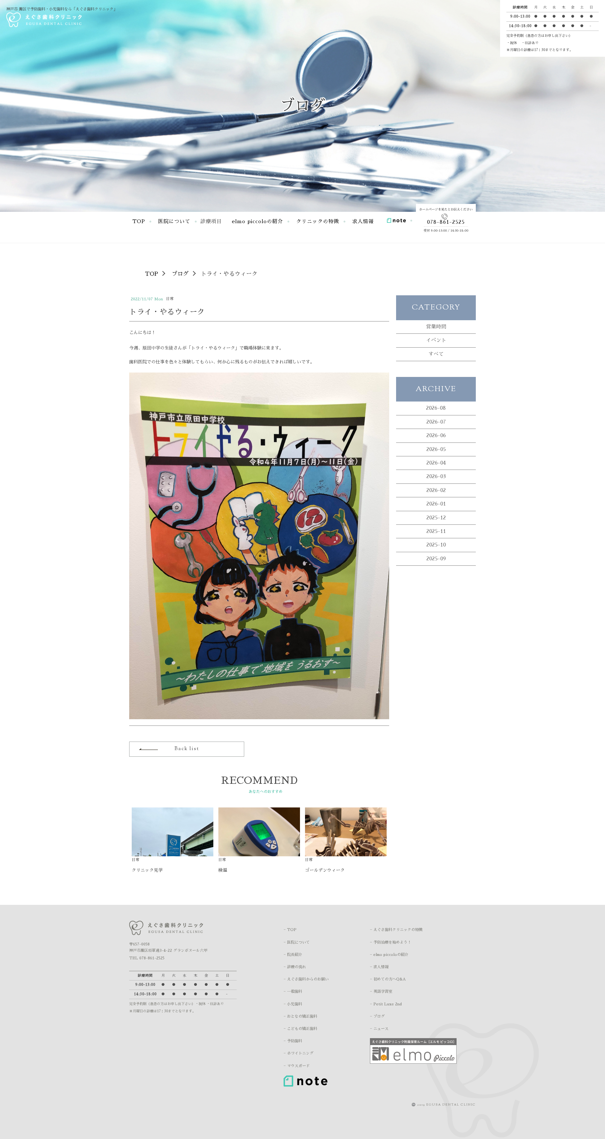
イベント (436, 340)
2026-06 (436, 435)
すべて (436, 354)
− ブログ (377, 1016)
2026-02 (436, 490)
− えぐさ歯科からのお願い (306, 979)
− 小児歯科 (293, 1004)
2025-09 (436, 558)
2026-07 (436, 422)
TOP (138, 221)
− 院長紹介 (293, 955)
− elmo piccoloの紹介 (389, 955)
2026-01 (436, 503)
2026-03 (436, 476)
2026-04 (436, 462)
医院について (174, 221)
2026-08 (436, 408)
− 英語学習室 (381, 991)
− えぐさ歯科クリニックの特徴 (396, 930)
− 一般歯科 (293, 991)
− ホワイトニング (299, 1053)
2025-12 (436, 517)
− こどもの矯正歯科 (300, 1029)
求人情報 (363, 221)
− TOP (290, 930)
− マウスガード (297, 1066)
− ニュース (379, 1029)
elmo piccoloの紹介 (257, 221)
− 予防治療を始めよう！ (390, 942)
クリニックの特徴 (317, 221)
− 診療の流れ (295, 967)
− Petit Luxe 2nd (386, 1004)
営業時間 (436, 326)
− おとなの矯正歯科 (300, 1016)
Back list (187, 749)
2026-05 (436, 449)
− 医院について (297, 942)
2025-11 (436, 531)
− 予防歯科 (293, 1041)
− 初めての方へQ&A (388, 979)
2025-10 (436, 544)
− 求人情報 (379, 967)
